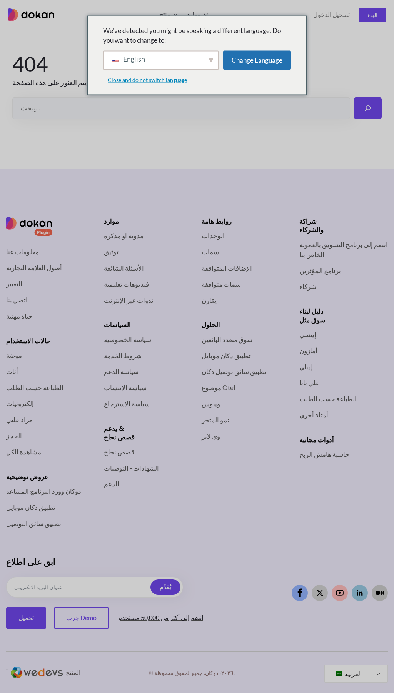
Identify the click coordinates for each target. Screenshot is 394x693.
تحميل (26, 617)
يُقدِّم (165, 587)
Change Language (257, 60)
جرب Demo (81, 617)
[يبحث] (368, 108)
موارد (194, 14)
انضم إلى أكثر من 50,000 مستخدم (160, 617)
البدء (372, 15)
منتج (164, 14)
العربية (353, 673)
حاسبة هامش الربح (324, 454)
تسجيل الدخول (331, 14)
